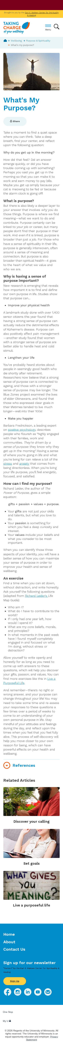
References (24, 765)
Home (5, 40)
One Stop (8, 1012)
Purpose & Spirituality (38, 40)
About (9, 942)
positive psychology (21, 429)
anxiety (24, 463)
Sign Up (14, 981)
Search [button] (57, 27)
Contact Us (14, 949)
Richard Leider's (36, 595)
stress (7, 463)
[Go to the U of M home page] (27, 5)
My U (6, 1021)
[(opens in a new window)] (7, 994)
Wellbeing (16, 40)
